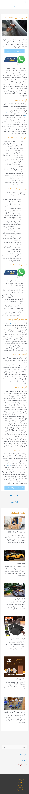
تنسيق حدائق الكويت (19, 598)
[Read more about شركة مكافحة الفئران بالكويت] (14, 626)
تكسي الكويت (21, 563)
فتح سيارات (8, 465)
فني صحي (20, 785)
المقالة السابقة (14, 495)
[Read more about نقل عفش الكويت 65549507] (14, 523)
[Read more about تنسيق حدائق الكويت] (14, 590)
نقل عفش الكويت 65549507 (16, 532)
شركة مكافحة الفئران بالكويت (17, 639)
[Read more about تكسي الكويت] (14, 555)
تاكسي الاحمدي (23, 754)
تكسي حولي (24, 760)
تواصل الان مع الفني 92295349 (14, 51)
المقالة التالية (14, 502)
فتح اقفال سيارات (13, 323)
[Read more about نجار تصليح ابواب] (14, 666)
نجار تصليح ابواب (20, 679)
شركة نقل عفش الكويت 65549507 (14, 712)
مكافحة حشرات (20, 790)
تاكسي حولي (20, 782)
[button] (14, 2)
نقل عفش (20, 787)
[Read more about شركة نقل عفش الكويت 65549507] (14, 703)
